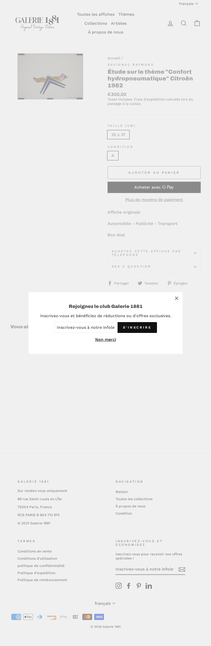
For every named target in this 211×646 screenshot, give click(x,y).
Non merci (105, 339)
